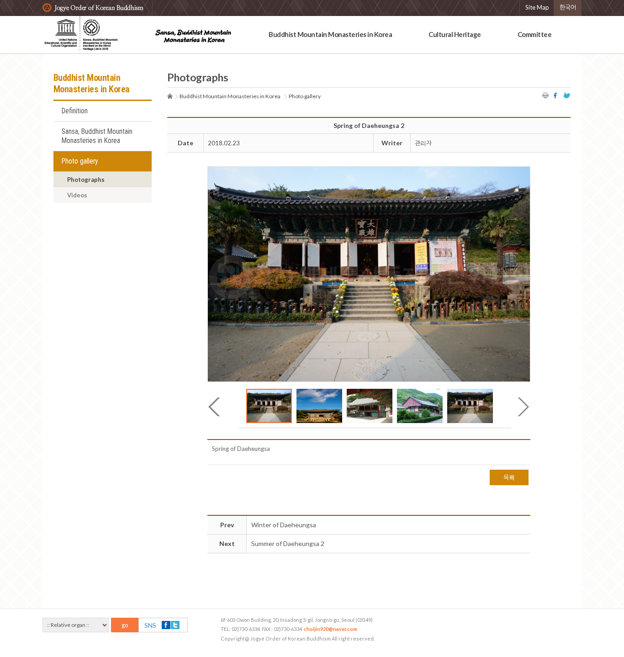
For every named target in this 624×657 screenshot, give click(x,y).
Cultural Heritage (454, 34)
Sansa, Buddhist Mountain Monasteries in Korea (97, 136)
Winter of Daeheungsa (283, 525)
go (125, 625)
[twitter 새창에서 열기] (567, 95)
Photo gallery (80, 161)
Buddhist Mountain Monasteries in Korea (330, 34)
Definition (75, 111)
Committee (535, 34)
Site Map (537, 7)
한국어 (568, 7)
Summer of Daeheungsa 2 (287, 543)
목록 (509, 477)
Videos (77, 195)
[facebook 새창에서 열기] (556, 95)
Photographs (86, 179)
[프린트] (546, 95)
